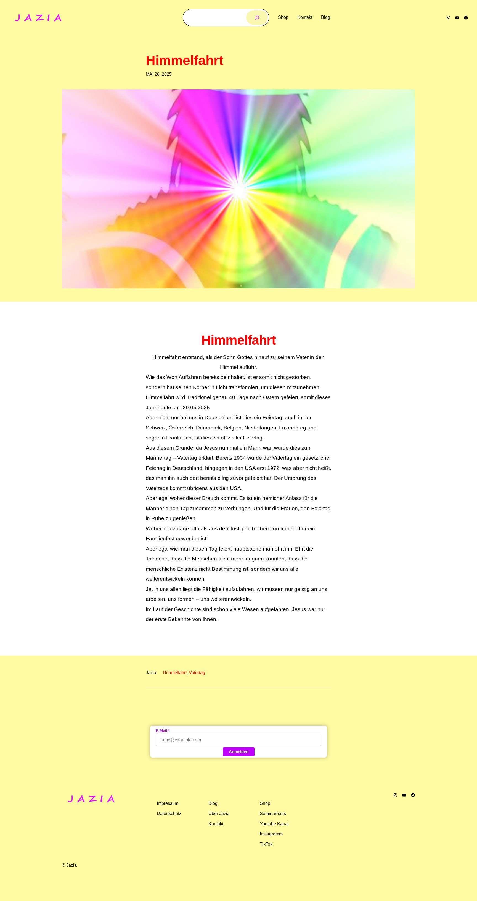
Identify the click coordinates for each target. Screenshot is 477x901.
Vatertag (197, 672)
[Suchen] (257, 17)
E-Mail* (162, 731)
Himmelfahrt (184, 60)
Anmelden (238, 751)
